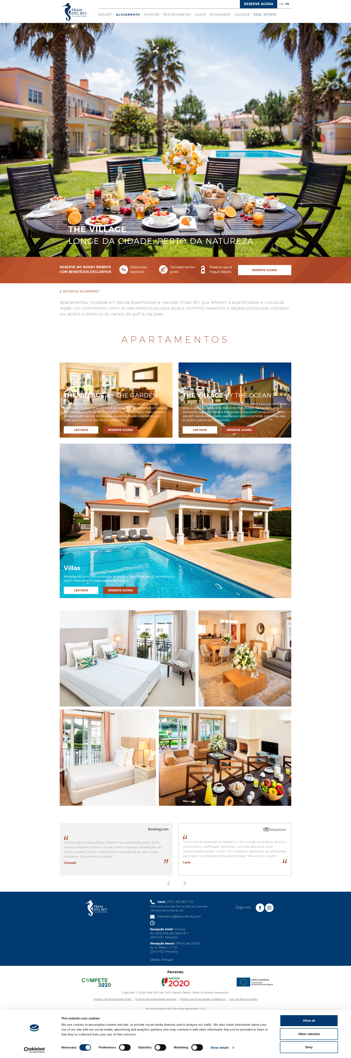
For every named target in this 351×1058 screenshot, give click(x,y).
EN (281, 4)
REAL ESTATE (265, 14)
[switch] (125, 1047)
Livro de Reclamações (243, 999)
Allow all (309, 1020)
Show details (219, 1047)
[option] (175, 849)
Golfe (200, 14)
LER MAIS (81, 430)
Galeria (242, 14)
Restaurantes (177, 14)
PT (287, 4)
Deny (309, 1047)
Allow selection (309, 1034)
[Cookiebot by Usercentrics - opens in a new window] (34, 1050)
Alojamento (128, 14)
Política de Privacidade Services (156, 999)
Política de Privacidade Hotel (113, 999)
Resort (105, 14)
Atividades (220, 14)
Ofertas (152, 14)
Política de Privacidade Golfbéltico (203, 999)
